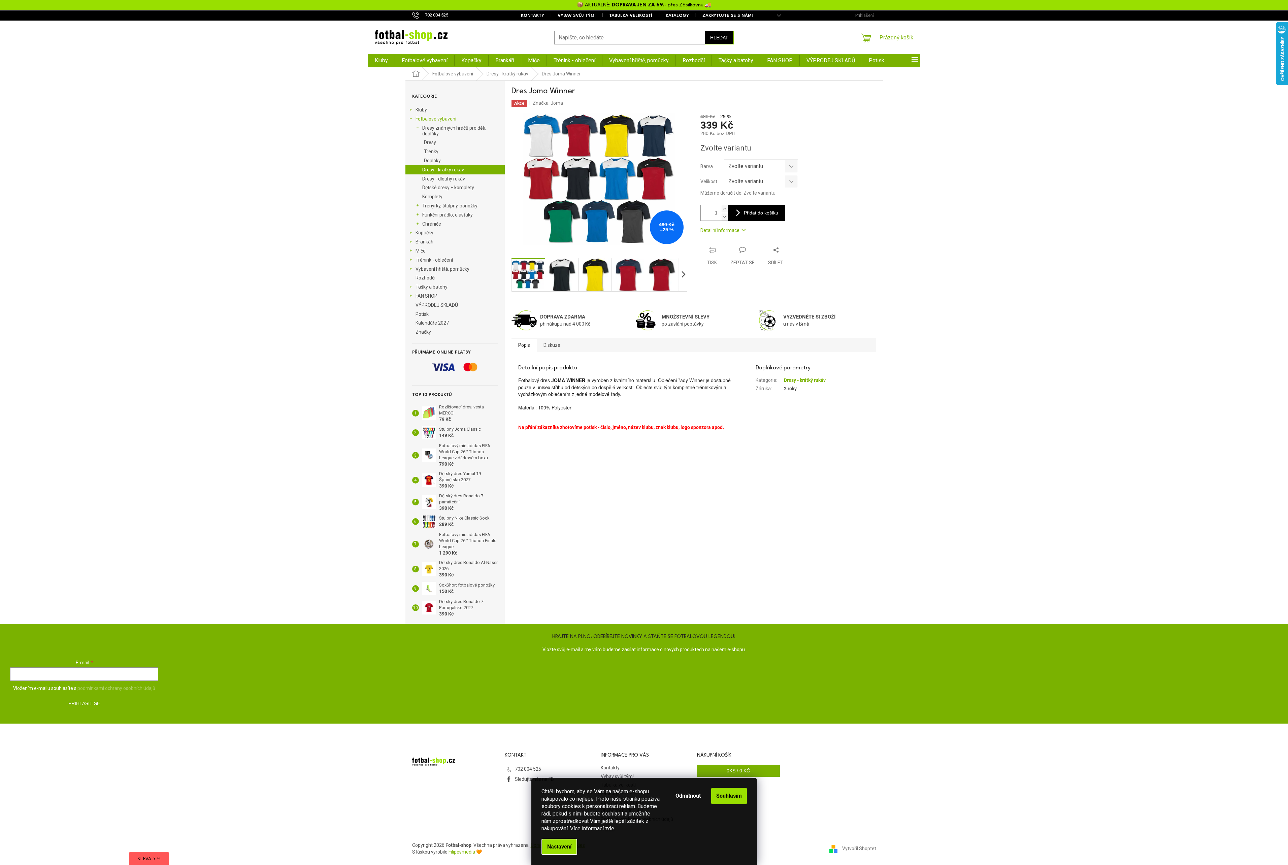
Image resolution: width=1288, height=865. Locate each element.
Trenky (431, 151)
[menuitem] (381, 60)
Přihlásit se (84, 703)
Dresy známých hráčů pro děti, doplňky (454, 130)
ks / (738, 770)
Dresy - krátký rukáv (443, 169)
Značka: (548, 103)
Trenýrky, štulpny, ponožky (449, 205)
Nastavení (559, 846)
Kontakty (532, 15)
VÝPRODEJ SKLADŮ (437, 305)
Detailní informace (719, 230)
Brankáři (424, 241)
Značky (423, 332)
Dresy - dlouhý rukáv (443, 178)
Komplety (432, 196)
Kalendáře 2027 (432, 323)
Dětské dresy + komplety (448, 187)
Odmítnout (688, 796)
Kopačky (424, 232)
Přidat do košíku (761, 212)
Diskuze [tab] (551, 345)
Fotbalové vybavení (436, 119)
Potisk (422, 314)
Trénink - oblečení (434, 260)
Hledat (719, 37)
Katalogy (677, 15)
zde (609, 828)
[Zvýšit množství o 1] (724, 209)
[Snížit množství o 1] (724, 217)
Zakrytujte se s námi (727, 15)
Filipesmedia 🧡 (465, 852)
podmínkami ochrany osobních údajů (116, 688)
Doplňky (432, 160)
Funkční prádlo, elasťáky (447, 215)
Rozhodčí (425, 277)
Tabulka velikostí (630, 15)
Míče (421, 251)
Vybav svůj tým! (577, 15)
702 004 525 (528, 769)
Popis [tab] (524, 345)
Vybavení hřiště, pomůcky (442, 269)
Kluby (421, 109)
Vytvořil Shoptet (859, 848)
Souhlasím (729, 796)
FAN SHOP (426, 296)
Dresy (430, 142)
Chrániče (431, 224)
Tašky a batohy (432, 287)
